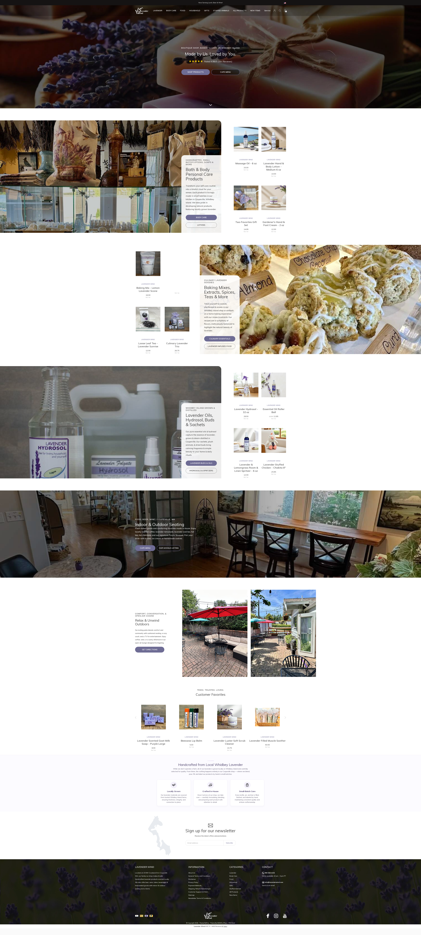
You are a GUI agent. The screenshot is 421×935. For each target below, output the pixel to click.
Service (267, 10)
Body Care (171, 10)
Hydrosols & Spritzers (201, 470)
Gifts (206, 10)
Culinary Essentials (219, 339)
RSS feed (232, 923)
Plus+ (225, 923)
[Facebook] (268, 915)
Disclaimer (192, 879)
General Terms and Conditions (199, 876)
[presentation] (135, 718)
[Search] (280, 10)
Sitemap (191, 895)
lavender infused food (220, 346)
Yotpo (225, 926)
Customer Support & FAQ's (198, 892)
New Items (255, 10)
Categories (236, 867)
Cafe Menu (225, 72)
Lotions (201, 225)
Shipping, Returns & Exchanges (199, 889)
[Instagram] (276, 915)
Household (194, 10)
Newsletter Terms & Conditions (199, 898)
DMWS (219, 923)
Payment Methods (195, 886)
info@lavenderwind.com (274, 882)
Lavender (157, 10)
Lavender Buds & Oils (201, 463)
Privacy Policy (193, 882)
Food (182, 10)
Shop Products (195, 72)
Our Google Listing (169, 548)
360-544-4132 (270, 873)
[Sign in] (275, 10)
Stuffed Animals (221, 10)
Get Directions (149, 649)
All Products (239, 10)
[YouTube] (284, 915)
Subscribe (229, 843)
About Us (191, 873)
